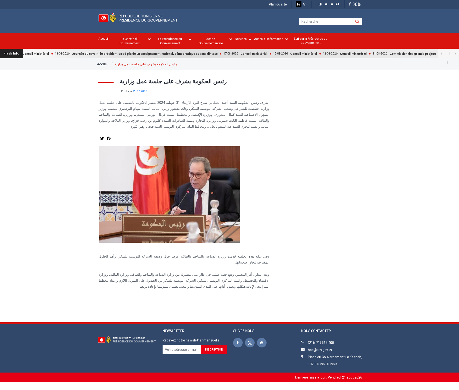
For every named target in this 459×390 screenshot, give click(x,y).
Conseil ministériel (25, 53)
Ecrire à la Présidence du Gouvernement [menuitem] (310, 40)
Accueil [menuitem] (103, 38)
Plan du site (278, 4)
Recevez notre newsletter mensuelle (191, 340)
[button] (320, 4)
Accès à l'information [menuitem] (268, 39)
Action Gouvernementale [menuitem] (211, 41)
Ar (304, 4)
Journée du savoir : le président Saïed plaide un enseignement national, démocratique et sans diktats (134, 53)
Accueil (102, 64)
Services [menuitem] (241, 39)
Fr (298, 4)
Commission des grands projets (402, 53)
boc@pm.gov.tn (320, 350)
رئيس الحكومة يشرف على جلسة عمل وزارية (146, 64)
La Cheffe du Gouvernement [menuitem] (130, 41)
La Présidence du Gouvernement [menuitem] (170, 41)
